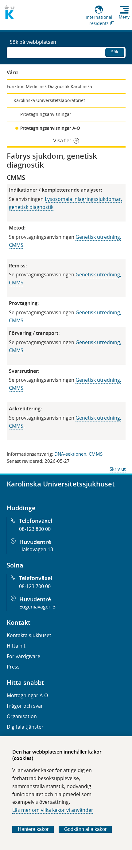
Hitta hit (16, 645)
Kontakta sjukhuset (29, 635)
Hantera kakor (33, 829)
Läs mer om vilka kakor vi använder (52, 810)
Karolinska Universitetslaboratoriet (49, 100)
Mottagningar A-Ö (27, 695)
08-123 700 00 (35, 586)
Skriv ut (118, 469)
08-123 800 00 (35, 529)
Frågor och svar (25, 705)
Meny (124, 16)
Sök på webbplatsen (33, 42)
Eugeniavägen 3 (37, 606)
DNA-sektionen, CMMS (78, 454)
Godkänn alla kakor (85, 829)
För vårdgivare (23, 656)
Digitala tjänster (25, 726)
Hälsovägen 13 (36, 549)
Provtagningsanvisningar (45, 114)
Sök (114, 52)
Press (13, 666)
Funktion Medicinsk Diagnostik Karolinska (49, 86)
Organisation (22, 716)
